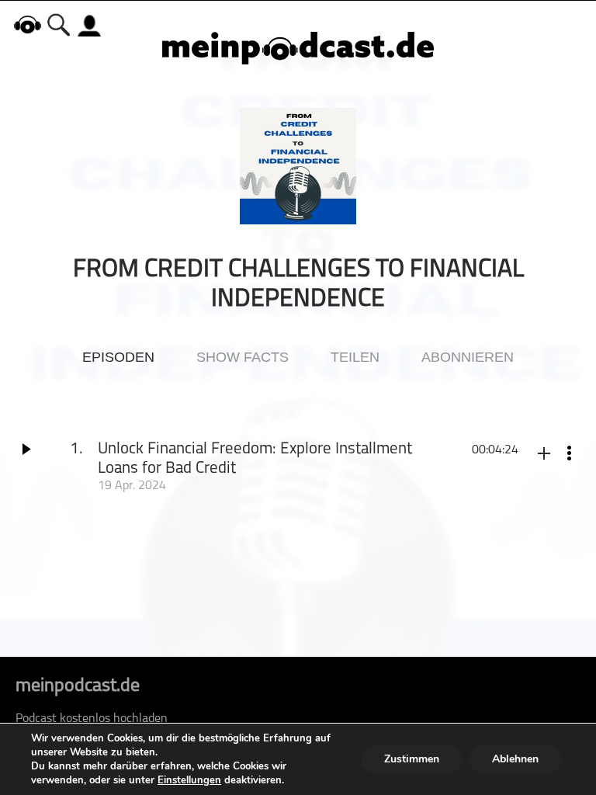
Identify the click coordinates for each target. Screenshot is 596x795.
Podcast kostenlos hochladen (92, 719)
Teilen (355, 357)
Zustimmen (411, 759)
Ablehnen (515, 759)
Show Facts (242, 357)
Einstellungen (189, 780)
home (27, 24)
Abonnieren (467, 357)
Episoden (118, 357)
